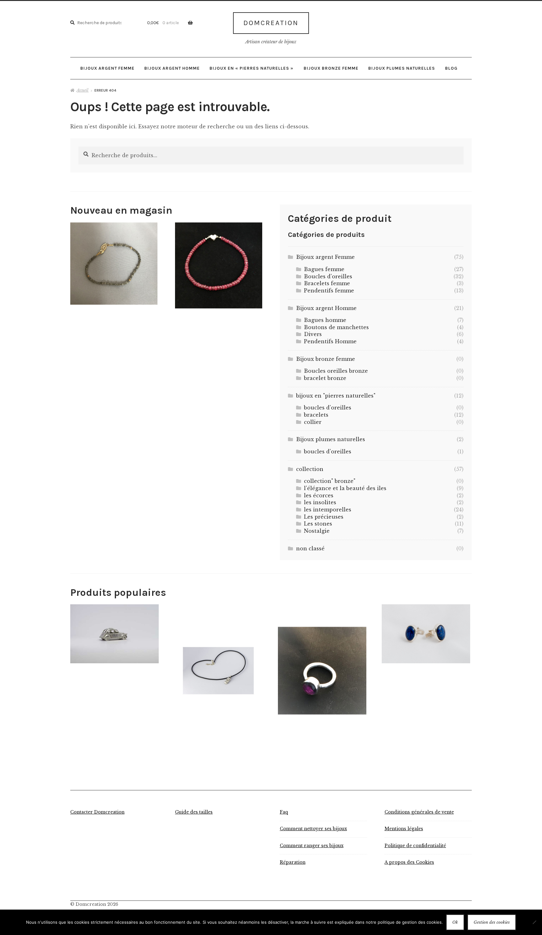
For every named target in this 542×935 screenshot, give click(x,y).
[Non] (534, 922)
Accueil (82, 90)
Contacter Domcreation (97, 812)
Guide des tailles (194, 812)
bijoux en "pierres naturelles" (335, 396)
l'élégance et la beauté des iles (345, 488)
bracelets (316, 415)
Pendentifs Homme (330, 341)
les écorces (318, 495)
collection (309, 469)
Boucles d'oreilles (328, 276)
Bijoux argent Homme (172, 68)
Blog (451, 68)
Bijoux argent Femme (107, 68)
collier (312, 422)
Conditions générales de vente (419, 812)
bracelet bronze (325, 378)
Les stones (318, 524)
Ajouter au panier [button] (114, 263)
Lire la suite (114, 633)
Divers (313, 334)
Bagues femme (324, 269)
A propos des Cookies (409, 862)
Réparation (293, 862)
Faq (284, 812)
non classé (310, 548)
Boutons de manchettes (336, 327)
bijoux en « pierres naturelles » (252, 68)
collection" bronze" (329, 481)
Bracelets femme (327, 283)
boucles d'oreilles (327, 407)
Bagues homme (325, 320)
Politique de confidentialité (415, 845)
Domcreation (271, 23)
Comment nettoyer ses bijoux (313, 828)
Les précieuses (323, 517)
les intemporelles (327, 509)
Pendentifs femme (329, 290)
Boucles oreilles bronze (336, 371)
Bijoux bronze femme (331, 68)
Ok (455, 922)
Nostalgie (317, 531)
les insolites (320, 502)
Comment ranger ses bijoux (311, 845)
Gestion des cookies (492, 922)
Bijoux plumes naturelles (401, 68)
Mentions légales (404, 828)
